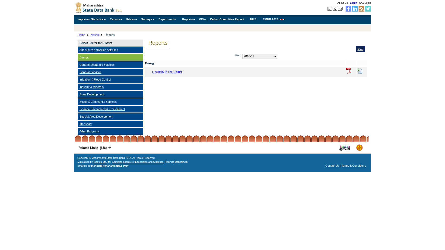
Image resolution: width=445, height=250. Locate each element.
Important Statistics (91, 19)
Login (353, 2)
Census (115, 19)
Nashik (95, 34)
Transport (85, 123)
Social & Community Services (98, 101)
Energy (84, 57)
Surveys (146, 19)
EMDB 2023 (270, 19)
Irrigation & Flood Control (95, 79)
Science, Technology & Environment (102, 109)
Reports (187, 19)
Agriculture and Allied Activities (98, 49)
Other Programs (89, 131)
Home (81, 34)
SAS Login (365, 2)
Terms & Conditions (353, 165)
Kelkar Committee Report (227, 19)
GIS (201, 19)
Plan (360, 49)
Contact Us (332, 165)
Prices (130, 19)
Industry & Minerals (91, 86)
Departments (167, 19)
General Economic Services (96, 64)
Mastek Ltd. (100, 161)
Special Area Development (96, 116)
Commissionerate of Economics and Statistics (137, 161)
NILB (253, 19)
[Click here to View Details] (349, 72)
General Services (90, 72)
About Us (342, 2)
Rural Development (91, 94)
